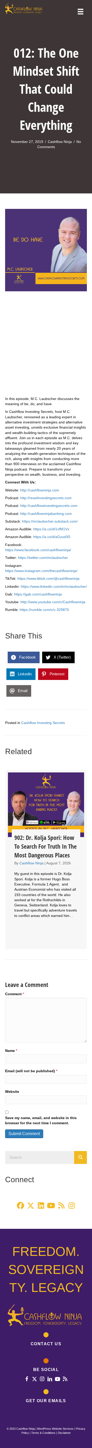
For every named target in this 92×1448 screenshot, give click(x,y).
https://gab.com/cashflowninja (38, 594)
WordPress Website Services (55, 1428)
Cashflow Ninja (60, 142)
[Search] (80, 1157)
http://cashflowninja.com (39, 490)
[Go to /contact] (46, 1340)
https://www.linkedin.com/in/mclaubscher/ (54, 586)
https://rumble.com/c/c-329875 (44, 610)
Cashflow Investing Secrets (43, 723)
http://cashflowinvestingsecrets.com (48, 506)
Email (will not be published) (31, 1071)
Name (11, 1051)
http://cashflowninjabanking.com (46, 514)
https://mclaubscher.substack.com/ (50, 521)
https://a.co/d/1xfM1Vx (51, 529)
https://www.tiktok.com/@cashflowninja (48, 578)
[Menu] (80, 11)
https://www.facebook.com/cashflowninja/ (38, 550)
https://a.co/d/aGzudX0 (51, 537)
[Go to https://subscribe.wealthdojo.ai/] (46, 1397)
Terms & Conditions (43, 1432)
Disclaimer (64, 1432)
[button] (20, 1205)
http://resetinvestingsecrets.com (46, 498)
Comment (14, 994)
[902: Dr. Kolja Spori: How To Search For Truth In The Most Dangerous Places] (46, 859)
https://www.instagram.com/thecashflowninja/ (41, 571)
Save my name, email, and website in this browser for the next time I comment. (41, 1120)
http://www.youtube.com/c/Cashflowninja (52, 602)
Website (12, 1091)
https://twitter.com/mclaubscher (43, 558)
